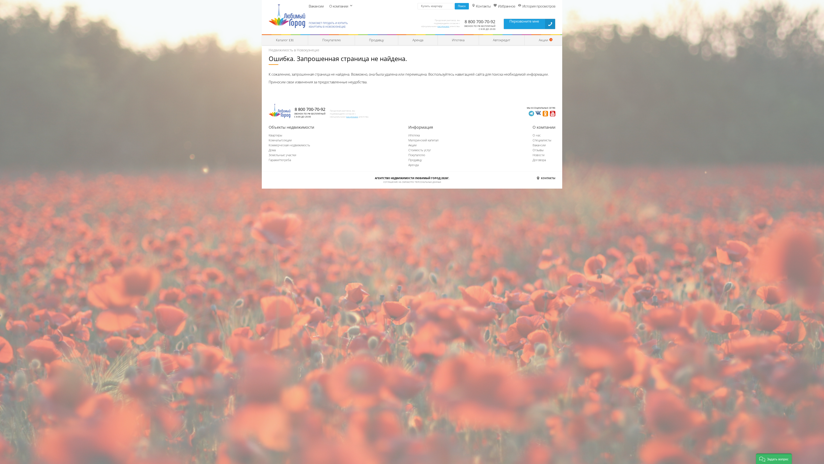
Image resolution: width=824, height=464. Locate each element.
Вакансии (316, 6)
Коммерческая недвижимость (289, 145)
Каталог (285, 40)
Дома (272, 150)
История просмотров (539, 6)
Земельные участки (282, 155)
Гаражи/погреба (280, 160)
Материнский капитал (423, 140)
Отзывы (538, 150)
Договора (539, 160)
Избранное (506, 6)
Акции (412, 145)
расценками (443, 26)
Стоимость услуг (419, 150)
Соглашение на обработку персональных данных (412, 181)
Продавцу (376, 40)
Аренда (417, 40)
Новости (538, 155)
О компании (338, 6)
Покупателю (331, 40)
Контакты (483, 6)
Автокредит (501, 40)
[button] (774, 458)
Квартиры (275, 135)
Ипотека (458, 40)
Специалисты (542, 140)
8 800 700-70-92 (480, 21)
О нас (537, 135)
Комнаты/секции (280, 140)
